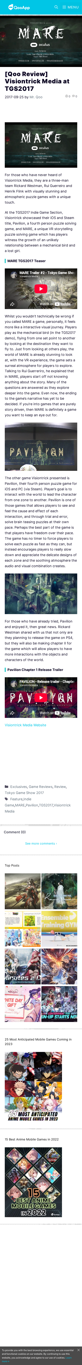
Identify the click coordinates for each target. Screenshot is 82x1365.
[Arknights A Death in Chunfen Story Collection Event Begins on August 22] (23, 892)
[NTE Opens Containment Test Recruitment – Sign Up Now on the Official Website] (59, 1005)
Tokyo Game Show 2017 (24, 793)
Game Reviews (40, 787)
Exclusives (18, 787)
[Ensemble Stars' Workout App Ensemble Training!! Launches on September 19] (59, 930)
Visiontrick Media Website (25, 725)
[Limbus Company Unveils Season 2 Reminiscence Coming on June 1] (59, 892)
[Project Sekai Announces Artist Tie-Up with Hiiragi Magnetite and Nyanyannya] (23, 930)
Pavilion (32, 805)
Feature (16, 799)
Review (60, 787)
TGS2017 (46, 805)
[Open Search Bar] (56, 7)
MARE (20, 805)
